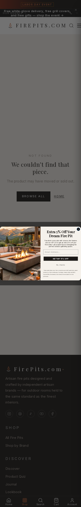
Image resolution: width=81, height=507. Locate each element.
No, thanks (60, 265)
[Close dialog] (78, 229)
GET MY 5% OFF (61, 259)
